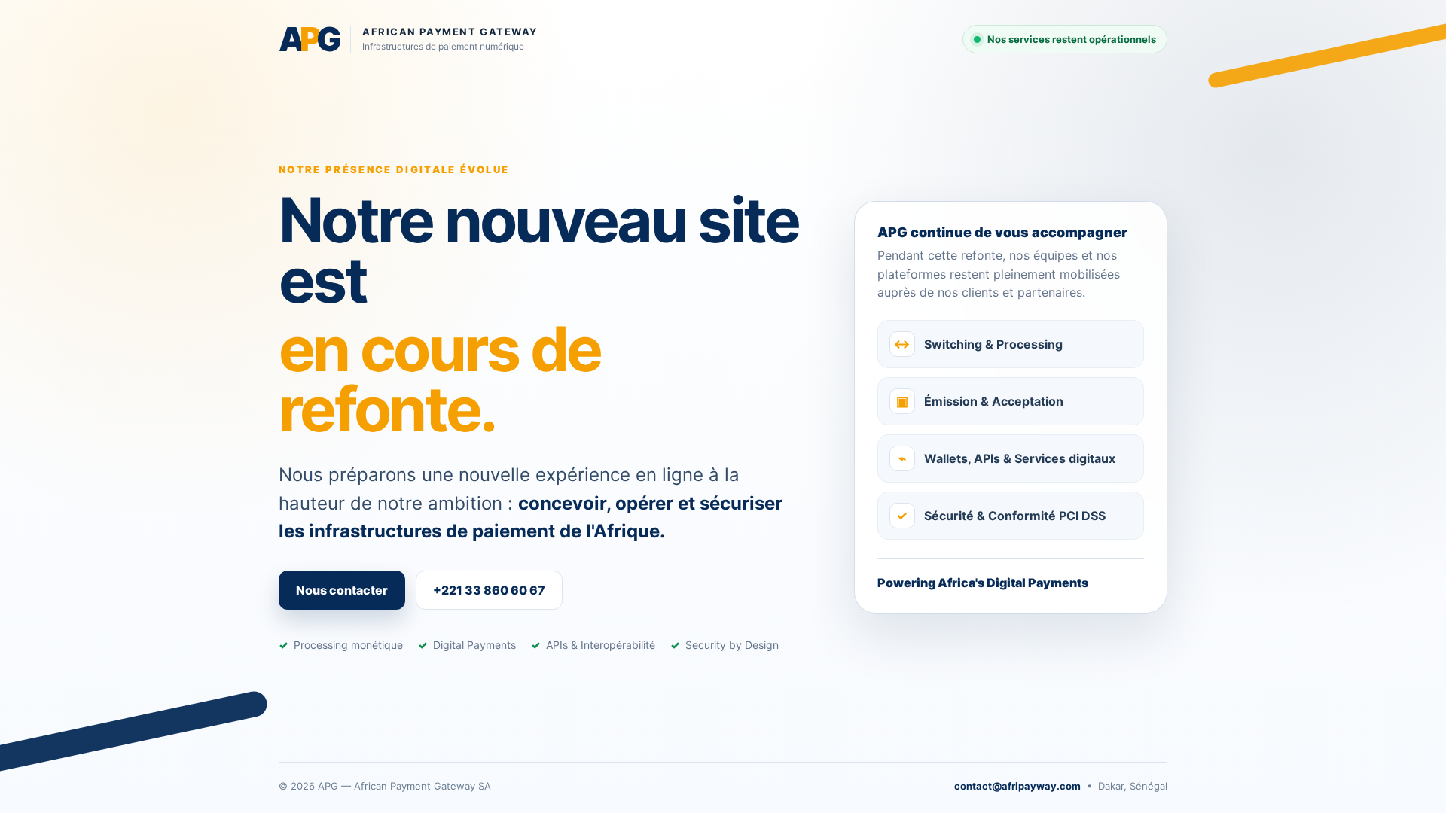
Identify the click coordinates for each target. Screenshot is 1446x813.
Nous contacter (342, 590)
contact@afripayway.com (1017, 786)
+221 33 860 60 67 (489, 590)
